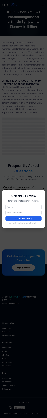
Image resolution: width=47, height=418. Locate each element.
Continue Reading (24, 218)
